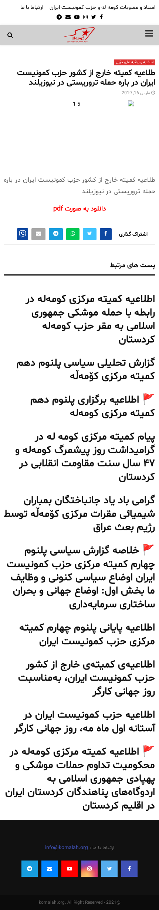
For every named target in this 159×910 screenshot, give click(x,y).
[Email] (49, 869)
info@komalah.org (66, 847)
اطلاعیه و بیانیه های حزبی (134, 62)
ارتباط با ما (31, 7)
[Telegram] (29, 869)
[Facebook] (129, 869)
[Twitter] (109, 869)
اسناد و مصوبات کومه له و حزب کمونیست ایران (102, 7)
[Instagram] (89, 869)
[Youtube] (69, 869)
